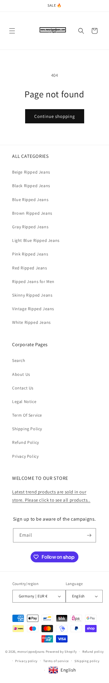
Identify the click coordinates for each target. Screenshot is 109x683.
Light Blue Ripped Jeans (36, 240)
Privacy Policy (25, 456)
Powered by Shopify (61, 651)
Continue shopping (54, 116)
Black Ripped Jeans (31, 185)
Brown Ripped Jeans (32, 213)
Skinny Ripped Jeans (32, 295)
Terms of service (56, 661)
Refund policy (93, 651)
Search (18, 360)
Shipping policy (87, 661)
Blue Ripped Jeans (30, 199)
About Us (21, 374)
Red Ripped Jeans (29, 268)
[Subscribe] (89, 535)
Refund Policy (25, 442)
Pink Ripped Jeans (30, 254)
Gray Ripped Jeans (30, 226)
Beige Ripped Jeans (31, 172)
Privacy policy (26, 661)
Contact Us (23, 388)
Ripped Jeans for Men (33, 281)
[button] (12, 30)
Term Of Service (27, 415)
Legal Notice (24, 401)
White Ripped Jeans (31, 322)
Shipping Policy (27, 428)
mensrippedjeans (31, 651)
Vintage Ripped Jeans (33, 308)
